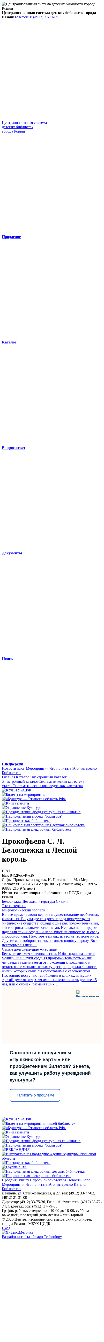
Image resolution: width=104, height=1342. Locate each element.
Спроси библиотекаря (48, 1180)
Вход (6, 1228)
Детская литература (38, 901)
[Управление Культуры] (22, 807)
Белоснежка (12, 901)
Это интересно (84, 768)
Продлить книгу (15, 1180)
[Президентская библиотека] (26, 821)
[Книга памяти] (15, 803)
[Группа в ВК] (14, 1167)
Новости (9, 768)
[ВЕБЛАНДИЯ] (16, 1150)
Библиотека (11, 773)
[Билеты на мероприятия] (23, 794)
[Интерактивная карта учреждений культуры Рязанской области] (52, 1158)
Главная (8, 777)
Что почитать (60, 768)
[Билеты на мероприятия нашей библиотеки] (40, 1123)
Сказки (62, 901)
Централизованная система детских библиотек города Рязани (24, 126)
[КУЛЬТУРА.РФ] (16, 790)
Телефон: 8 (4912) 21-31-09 (36, 17)
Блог (21, 768)
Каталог (22, 777)
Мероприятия (37, 768)
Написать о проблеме (34, 1095)
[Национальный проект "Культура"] (32, 816)
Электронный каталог (48, 777)
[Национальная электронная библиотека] (36, 829)
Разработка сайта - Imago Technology (32, 1237)
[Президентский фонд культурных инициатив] (41, 812)
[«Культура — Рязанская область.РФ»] (34, 799)
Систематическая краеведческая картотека (48, 786)
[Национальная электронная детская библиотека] (43, 825)
